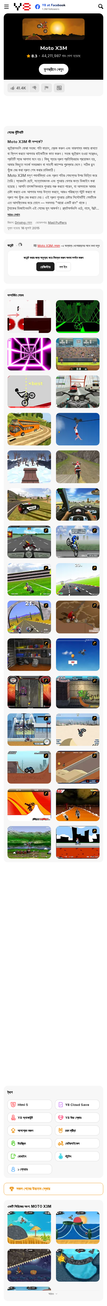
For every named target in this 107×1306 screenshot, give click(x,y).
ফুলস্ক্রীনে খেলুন (53, 69)
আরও (51, 1294)
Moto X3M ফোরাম (49, 246)
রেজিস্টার (45, 267)
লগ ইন (63, 267)
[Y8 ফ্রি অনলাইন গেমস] (22, 6)
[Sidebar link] (6, 7)
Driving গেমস (23, 222)
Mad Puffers (57, 222)
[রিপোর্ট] (46, 87)
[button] (13, 214)
